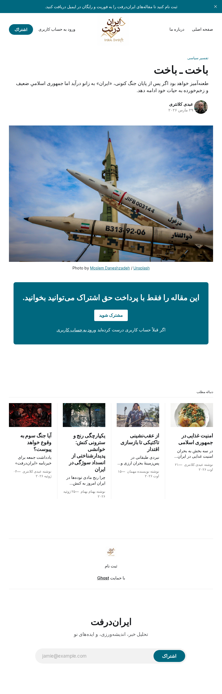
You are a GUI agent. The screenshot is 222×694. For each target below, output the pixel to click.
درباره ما (176, 29)
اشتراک (21, 29)
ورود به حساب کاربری (56, 29)
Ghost (103, 577)
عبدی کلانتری (181, 104)
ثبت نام (111, 566)
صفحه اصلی (202, 29)
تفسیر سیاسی (197, 58)
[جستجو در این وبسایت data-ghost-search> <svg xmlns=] (86, 29)
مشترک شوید (111, 315)
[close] (215, 6)
